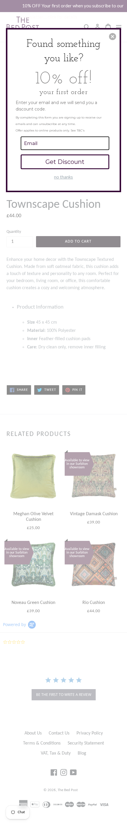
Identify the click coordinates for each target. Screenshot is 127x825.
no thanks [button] (63, 177)
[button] (112, 36)
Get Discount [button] (64, 161)
